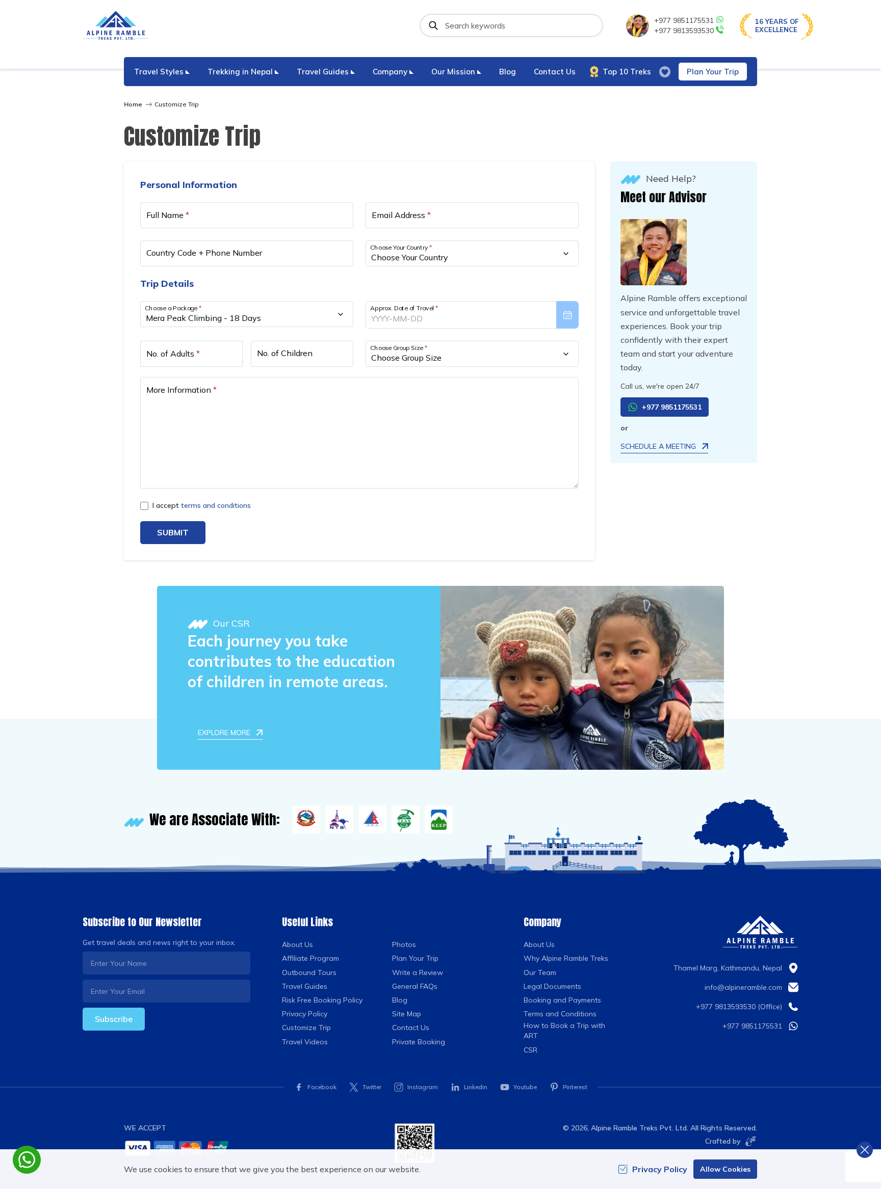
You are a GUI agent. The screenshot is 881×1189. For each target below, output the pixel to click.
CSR (530, 1050)
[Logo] (760, 932)
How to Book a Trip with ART (564, 1030)
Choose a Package (173, 308)
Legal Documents (552, 986)
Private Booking (418, 1041)
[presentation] (472, 315)
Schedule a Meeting (658, 446)
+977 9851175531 (684, 20)
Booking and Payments (562, 1000)
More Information (181, 390)
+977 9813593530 (684, 30)
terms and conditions (216, 505)
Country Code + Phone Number (204, 253)
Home (133, 104)
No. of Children (285, 353)
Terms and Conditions (560, 1013)
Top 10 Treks (627, 71)
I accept (201, 505)
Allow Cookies (725, 1169)
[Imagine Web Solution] (749, 1141)
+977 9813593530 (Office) (739, 1006)
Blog (507, 71)
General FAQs (414, 986)
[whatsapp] (27, 1160)
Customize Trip (306, 1027)
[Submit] (433, 25)
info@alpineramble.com (743, 987)
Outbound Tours (309, 972)
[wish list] (664, 71)
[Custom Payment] (251, 1148)
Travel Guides (304, 986)
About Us (297, 944)
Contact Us (555, 71)
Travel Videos (305, 1041)
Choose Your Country (401, 247)
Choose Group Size (398, 348)
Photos (404, 944)
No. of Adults (173, 353)
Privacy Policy (304, 1013)
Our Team (540, 972)
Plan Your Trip (713, 71)
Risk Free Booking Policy (322, 1000)
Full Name (167, 215)
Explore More (224, 732)
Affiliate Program (310, 958)
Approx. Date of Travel (404, 308)
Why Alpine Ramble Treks (566, 958)
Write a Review (417, 972)
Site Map (406, 1013)
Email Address (401, 215)
